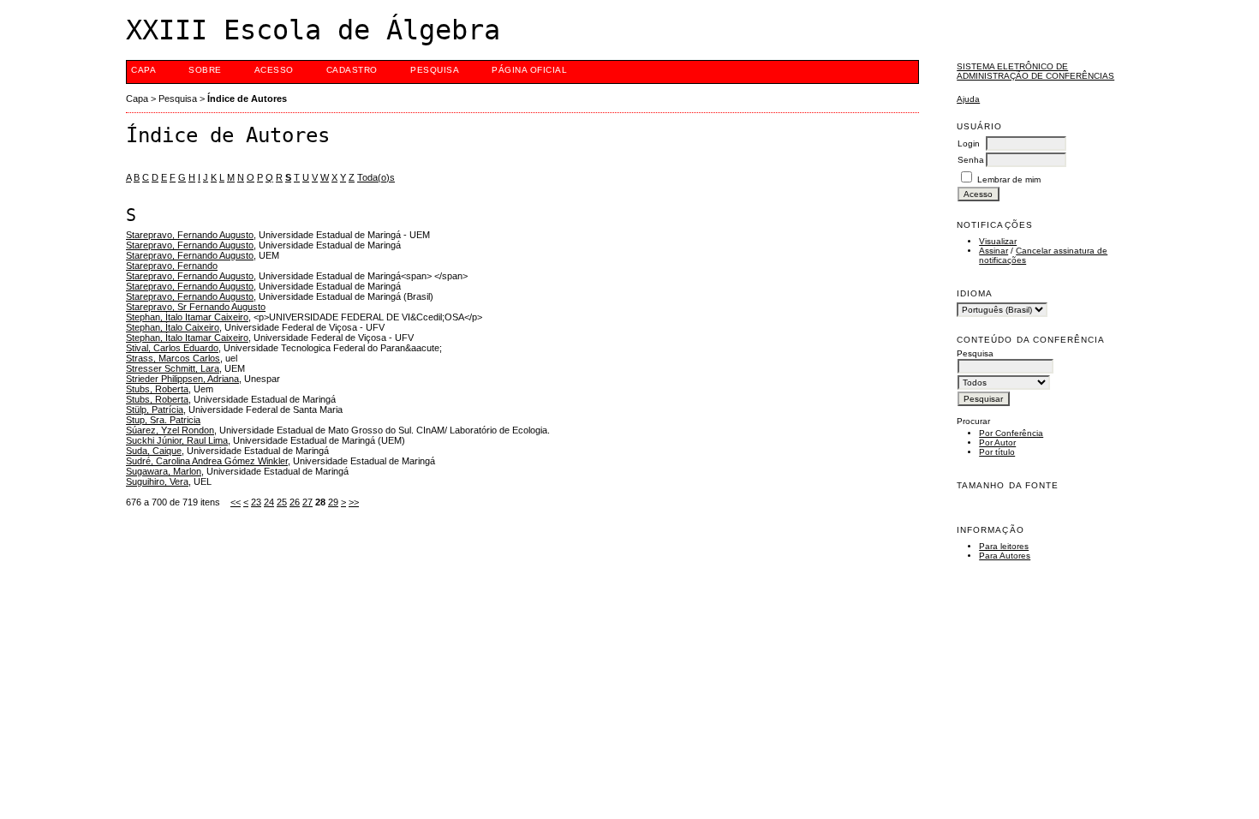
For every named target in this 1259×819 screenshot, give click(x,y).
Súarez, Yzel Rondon (170, 430)
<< (235, 502)
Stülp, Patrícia (154, 409)
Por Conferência (1011, 433)
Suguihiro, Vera (157, 481)
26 (294, 502)
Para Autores (1004, 555)
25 (282, 502)
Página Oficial (529, 70)
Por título (997, 452)
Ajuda (968, 99)
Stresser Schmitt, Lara (172, 368)
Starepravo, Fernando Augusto (190, 235)
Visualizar (998, 241)
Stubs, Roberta (157, 389)
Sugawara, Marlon (163, 471)
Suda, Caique (154, 450)
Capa (143, 70)
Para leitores (1004, 546)
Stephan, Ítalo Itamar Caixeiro (187, 317)
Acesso (274, 70)
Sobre (205, 70)
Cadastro (352, 70)
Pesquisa (434, 70)
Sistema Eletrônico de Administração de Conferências (1035, 71)
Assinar (993, 250)
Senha (971, 159)
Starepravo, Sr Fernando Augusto (196, 307)
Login (969, 143)
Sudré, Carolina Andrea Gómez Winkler (207, 461)
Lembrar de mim (1009, 179)
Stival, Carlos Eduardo (172, 348)
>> (354, 502)
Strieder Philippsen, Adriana (182, 379)
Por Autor (997, 442)
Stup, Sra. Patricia (163, 420)
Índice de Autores (247, 98)
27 (307, 502)
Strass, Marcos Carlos (173, 358)
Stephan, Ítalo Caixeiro (172, 327)
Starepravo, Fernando (172, 265)
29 (333, 502)
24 (269, 502)
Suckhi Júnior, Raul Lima (177, 440)
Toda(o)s (376, 177)
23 (256, 502)
